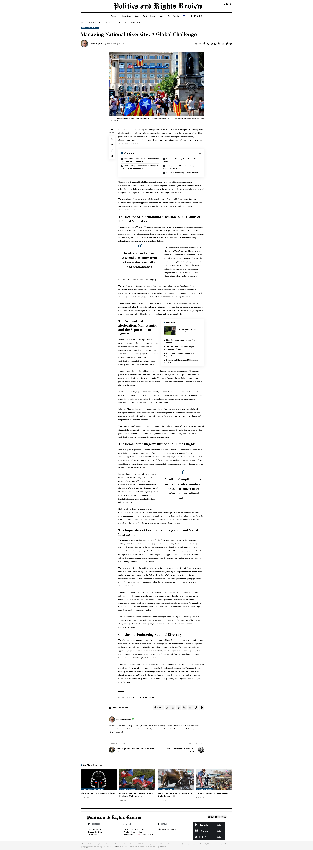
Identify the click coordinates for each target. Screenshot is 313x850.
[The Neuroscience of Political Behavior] (99, 779)
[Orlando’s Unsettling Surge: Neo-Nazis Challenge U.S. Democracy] (137, 779)
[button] (227, 44)
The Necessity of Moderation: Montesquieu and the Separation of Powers (139, 166)
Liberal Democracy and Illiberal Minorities (187, 330)
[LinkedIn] (223, 4)
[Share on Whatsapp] (215, 44)
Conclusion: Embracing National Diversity (182, 173)
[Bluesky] (227, 4)
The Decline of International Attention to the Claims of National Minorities (140, 159)
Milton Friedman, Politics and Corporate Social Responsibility (176, 794)
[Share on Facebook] (204, 44)
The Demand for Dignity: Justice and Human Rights (182, 160)
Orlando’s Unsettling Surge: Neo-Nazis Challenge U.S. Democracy (136, 794)
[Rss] (230, 4)
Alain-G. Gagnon (95, 43)
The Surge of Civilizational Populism (212, 793)
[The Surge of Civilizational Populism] (214, 779)
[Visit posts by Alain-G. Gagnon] (112, 719)
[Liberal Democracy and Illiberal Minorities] (170, 330)
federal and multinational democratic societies (148, 374)
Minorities (140, 697)
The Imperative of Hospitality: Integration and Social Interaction (181, 167)
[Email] (223, 44)
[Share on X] (208, 44)
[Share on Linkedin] (219, 44)
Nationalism (149, 697)
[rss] (209, 837)
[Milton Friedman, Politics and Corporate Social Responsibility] (176, 779)
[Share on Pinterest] (211, 44)
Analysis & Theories (90, 28)
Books (84, 789)
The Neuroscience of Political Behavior (98, 793)
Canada (132, 697)
